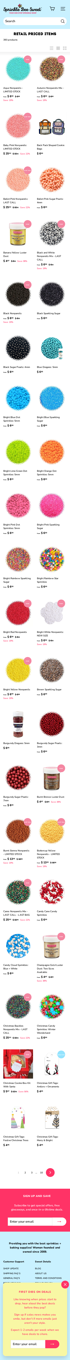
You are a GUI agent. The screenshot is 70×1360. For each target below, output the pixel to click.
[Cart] (52, 9)
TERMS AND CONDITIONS (48, 1278)
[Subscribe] (52, 1344)
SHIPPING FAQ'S (11, 1273)
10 (41, 1172)
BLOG (38, 1268)
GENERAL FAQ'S (11, 1278)
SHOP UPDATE (10, 1268)
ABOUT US (40, 1273)
